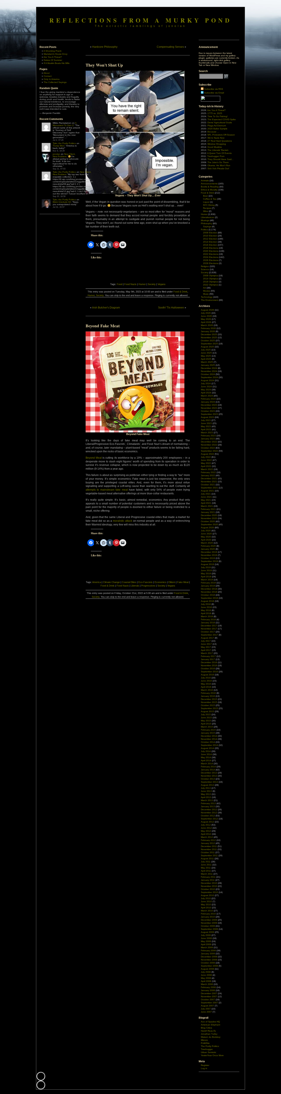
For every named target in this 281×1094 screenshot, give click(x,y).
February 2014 (208, 766)
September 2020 (209, 524)
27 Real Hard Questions (219, 141)
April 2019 (206, 576)
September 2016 (209, 671)
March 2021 (207, 506)
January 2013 (208, 806)
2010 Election (210, 235)
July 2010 (206, 898)
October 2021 (208, 484)
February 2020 (208, 546)
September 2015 (209, 708)
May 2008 (206, 978)
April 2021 (206, 503)
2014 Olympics (210, 278)
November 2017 (209, 628)
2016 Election (210, 245)
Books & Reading (210, 186)
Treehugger (207, 1049)
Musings (205, 220)
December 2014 (209, 736)
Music (206, 294)
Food (119, 284)
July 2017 (206, 641)
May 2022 (206, 463)
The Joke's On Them (218, 162)
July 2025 (206, 350)
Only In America (51, 79)
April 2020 (206, 540)
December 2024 (209, 368)
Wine (205, 211)
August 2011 (207, 858)
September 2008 (209, 966)
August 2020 (207, 527)
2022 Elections (210, 254)
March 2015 (207, 727)
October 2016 (208, 668)
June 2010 (206, 901)
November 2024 (209, 371)
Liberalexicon (207, 217)
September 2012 (209, 818)
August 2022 (207, 454)
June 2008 (206, 975)
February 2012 (208, 840)
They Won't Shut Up (104, 65)
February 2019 (208, 582)
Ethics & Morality (209, 189)
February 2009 (208, 950)
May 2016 (206, 684)
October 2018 (208, 595)
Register (205, 1065)
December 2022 (209, 441)
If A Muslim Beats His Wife (57, 63)
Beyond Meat (94, 457)
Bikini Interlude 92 (62, 202)
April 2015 (206, 723)
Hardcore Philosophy (104, 46)
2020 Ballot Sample (217, 128)
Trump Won (58, 145)
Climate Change (111, 582)
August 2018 (207, 601)
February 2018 (208, 619)
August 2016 (207, 674)
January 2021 (208, 512)
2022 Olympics (210, 285)
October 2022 (208, 448)
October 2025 (208, 340)
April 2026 (206, 322)
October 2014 (208, 742)
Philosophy (206, 223)
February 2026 (208, 328)
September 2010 (209, 892)
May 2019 (206, 573)
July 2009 (206, 935)
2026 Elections (210, 260)
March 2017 (207, 653)
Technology (207, 297)
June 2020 (206, 533)
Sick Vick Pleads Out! (218, 168)
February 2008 (208, 987)
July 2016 (206, 677)
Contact (48, 76)
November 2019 (209, 555)
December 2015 (209, 699)
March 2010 (207, 910)
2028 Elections (210, 263)
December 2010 (209, 883)
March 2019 (207, 579)
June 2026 (206, 316)
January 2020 (208, 549)
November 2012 (209, 812)
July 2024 (206, 383)
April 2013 (206, 797)
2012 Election (210, 239)
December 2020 (209, 515)
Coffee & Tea (209, 199)
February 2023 (208, 435)
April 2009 (206, 944)
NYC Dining (209, 205)
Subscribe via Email (214, 93)
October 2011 (208, 852)
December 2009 (209, 920)
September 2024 (209, 377)
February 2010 (208, 914)
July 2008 (206, 972)
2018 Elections (210, 248)
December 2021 (209, 478)
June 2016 (206, 681)
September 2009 (209, 929)
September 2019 (209, 561)
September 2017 (209, 635)
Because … (213, 131)
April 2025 (206, 359)
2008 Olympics (210, 275)
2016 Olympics (210, 281)
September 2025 (209, 343)
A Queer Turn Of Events (219, 153)
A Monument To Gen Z (64, 124)
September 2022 (209, 451)
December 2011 (209, 846)
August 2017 (207, 638)
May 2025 (206, 356)
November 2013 (209, 776)
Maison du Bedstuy (210, 1037)
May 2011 (206, 868)
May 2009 (206, 941)
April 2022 (206, 466)
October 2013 (208, 779)
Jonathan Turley (209, 1034)
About (46, 73)
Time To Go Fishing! (217, 116)
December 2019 (209, 552)
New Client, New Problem (64, 155)
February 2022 (208, 472)
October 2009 (208, 926)
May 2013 (206, 794)
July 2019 (206, 567)
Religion (205, 266)
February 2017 (208, 656)
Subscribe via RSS (213, 89)
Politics (204, 229)
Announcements (209, 183)
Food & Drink (180, 291)
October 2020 (208, 521)
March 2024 (207, 396)
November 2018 (209, 592)
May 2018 (206, 610)
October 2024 (208, 374)
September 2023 (209, 414)
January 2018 (208, 622)
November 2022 (209, 445)
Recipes (207, 208)
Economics (160, 582)
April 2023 (206, 429)
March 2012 (207, 837)
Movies (206, 291)
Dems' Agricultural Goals (219, 122)
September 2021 (209, 487)
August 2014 (207, 748)
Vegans (162, 284)
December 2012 (209, 809)
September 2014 (209, 745)
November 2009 (209, 923)
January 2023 (208, 438)
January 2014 (208, 769)
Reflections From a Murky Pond (140, 20)
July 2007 (206, 1009)
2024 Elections (210, 257)
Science (205, 269)
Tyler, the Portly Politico (64, 143)
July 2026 (206, 313)
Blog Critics (206, 1028)
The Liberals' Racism (217, 150)
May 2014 (206, 757)
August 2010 (207, 895)
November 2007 (209, 996)
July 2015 (206, 714)
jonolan (56, 154)
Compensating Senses (170, 46)
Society (152, 284)
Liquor (206, 202)
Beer (205, 196)
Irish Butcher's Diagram (106, 307)
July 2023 (206, 420)
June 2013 (206, 791)
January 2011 (208, 880)
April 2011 (206, 871)
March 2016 (207, 690)
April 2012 (206, 834)
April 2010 (206, 907)
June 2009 (206, 938)
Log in (204, 1068)
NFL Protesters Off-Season (221, 135)
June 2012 (206, 828)
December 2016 (209, 662)
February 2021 (208, 509)
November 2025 (209, 337)
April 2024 (206, 392)
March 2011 (207, 874)
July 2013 (206, 788)
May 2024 (206, 389)
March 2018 (207, 616)
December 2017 (209, 625)
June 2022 (206, 460)
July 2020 (206, 530)
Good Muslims (214, 147)
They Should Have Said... (220, 159)
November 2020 (209, 518)
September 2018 (209, 598)
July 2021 (206, 494)
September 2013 (209, 782)
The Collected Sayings (55, 82)
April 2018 (206, 613)
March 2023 (207, 432)
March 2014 (207, 763)
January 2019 (208, 586)
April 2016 (206, 687)
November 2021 (209, 481)
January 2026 (208, 331)
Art (204, 288)
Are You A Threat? (52, 57)
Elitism (171, 582)
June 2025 (206, 353)
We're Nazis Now (215, 138)
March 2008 (207, 984)
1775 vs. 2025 (214, 113)
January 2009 (208, 953)
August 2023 (207, 417)
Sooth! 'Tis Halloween (171, 307)
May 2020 (206, 537)
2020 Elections (210, 251)
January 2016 (208, 696)
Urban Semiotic (208, 1052)
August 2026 (207, 310)
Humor (142, 284)
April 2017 (206, 650)
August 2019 (207, 564)
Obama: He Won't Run (218, 165)
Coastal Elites (129, 582)
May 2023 (206, 426)
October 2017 (208, 632)
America (96, 582)
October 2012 (208, 815)
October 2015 (208, 705)
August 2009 (207, 932)
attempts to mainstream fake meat (107, 489)
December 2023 (209, 405)
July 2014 (206, 751)
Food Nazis (130, 284)
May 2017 (206, 647)
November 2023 (209, 408)
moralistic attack (122, 520)
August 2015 (207, 711)
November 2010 (209, 886)
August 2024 (207, 380)
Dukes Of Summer (53, 60)
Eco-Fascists (145, 582)
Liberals (135, 585)
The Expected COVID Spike (221, 119)
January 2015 (208, 733)
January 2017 (208, 659)
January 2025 (208, 365)
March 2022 (207, 469)
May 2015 (206, 720)
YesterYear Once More (212, 1055)
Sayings (207, 226)
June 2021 (206, 497)
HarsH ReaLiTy (208, 1031)
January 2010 (208, 917)
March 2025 (207, 362)
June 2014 (206, 754)
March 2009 (207, 947)
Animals (205, 180)
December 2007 (209, 993)
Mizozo (204, 1040)
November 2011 (209, 849)
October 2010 (208, 889)
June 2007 (206, 1012)
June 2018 (206, 607)
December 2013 (209, 773)
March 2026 (207, 325)
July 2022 (206, 457)
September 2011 (209, 855)
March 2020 (207, 543)
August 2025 (207, 346)
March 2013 (207, 800)
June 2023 (206, 423)
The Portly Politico (210, 1046)
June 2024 (206, 386)
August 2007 (207, 1005)
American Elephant (210, 1025)
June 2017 (206, 644)
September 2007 (209, 1002)
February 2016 (208, 693)
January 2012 (208, 843)
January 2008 (208, 990)
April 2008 (206, 981)
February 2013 (208, 803)
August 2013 (207, 785)
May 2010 (206, 904)
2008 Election (210, 232)
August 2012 (207, 822)
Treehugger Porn (216, 156)
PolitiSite (205, 1043)
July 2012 (206, 825)
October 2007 (208, 999)
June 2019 (206, 570)
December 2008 (209, 956)
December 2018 (209, 589)
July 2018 (206, 604)
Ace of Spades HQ (210, 1021)
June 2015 (206, 717)
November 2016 (209, 665)
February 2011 (208, 877)
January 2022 (208, 475)
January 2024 (208, 402)
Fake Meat (183, 582)
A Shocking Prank (52, 51)
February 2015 (208, 730)
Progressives (148, 585)
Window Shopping (216, 144)
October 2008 (208, 963)
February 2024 (208, 399)
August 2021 (207, 491)
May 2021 (206, 500)
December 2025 (209, 334)
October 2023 (208, 411)
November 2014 (209, 739)
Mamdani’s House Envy (55, 54)
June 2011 (206, 864)
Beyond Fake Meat (103, 326)
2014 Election (210, 242)
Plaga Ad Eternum (216, 125)
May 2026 (206, 319)
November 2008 (209, 959)
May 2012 (206, 831)
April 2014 (206, 760)
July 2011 (206, 861)
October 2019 (208, 558)
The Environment (209, 300)
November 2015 (209, 702)
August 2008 (207, 969)
